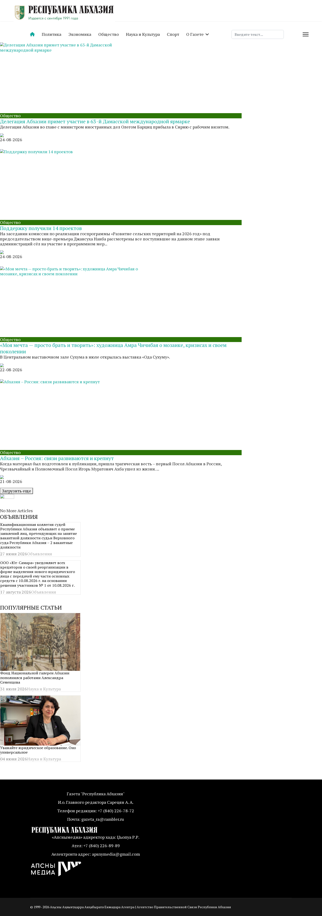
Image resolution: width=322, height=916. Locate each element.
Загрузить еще (16, 491)
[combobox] (257, 34)
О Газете (195, 34)
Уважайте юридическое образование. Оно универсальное (38, 750)
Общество (108, 34)
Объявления (39, 554)
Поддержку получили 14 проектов (41, 228)
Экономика (79, 34)
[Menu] (306, 34)
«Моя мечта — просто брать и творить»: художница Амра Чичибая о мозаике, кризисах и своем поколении (113, 348)
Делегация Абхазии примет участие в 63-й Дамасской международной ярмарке (95, 121)
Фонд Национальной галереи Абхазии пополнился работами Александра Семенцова (34, 677)
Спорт (173, 34)
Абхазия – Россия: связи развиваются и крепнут (57, 458)
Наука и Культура (143, 34)
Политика (51, 34)
